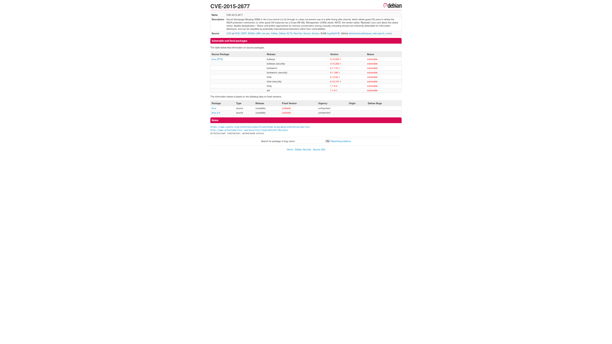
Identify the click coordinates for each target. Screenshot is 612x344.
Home (290, 149)
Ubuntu (306, 33)
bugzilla (331, 33)
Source (316, 149)
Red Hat (298, 33)
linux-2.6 (216, 112)
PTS (220, 59)
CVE (228, 33)
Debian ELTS (285, 33)
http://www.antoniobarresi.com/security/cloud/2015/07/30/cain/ (249, 130)
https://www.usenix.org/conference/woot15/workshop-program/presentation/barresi (260, 127)
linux (214, 59)
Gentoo (315, 33)
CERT (244, 33)
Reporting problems (341, 141)
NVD (237, 33)
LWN (258, 33)
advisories (354, 33)
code (362, 33)
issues (368, 33)
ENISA (251, 33)
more (388, 33)
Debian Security (303, 149)
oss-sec (266, 33)
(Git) (323, 149)
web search (378, 33)
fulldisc (274, 33)
